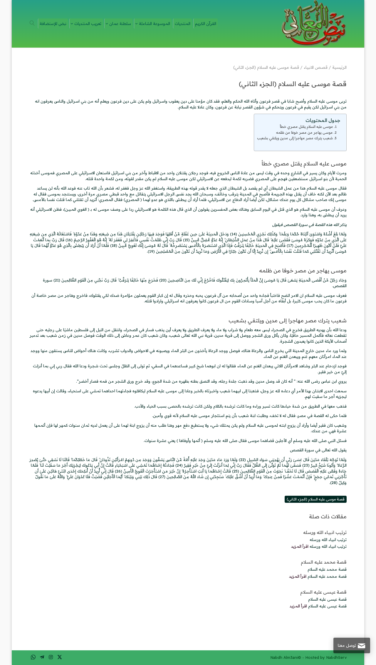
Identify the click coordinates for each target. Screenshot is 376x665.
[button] (361, 626)
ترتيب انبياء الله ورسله (325, 532)
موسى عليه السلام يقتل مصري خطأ (306, 126)
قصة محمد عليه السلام (324, 562)
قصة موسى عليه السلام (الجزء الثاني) (316, 499)
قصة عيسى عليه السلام (323, 592)
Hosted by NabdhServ (326, 657)
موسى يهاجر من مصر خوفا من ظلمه (304, 132)
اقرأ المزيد (299, 546)
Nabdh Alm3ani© (285, 657)
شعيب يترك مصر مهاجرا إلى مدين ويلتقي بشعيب (295, 138)
